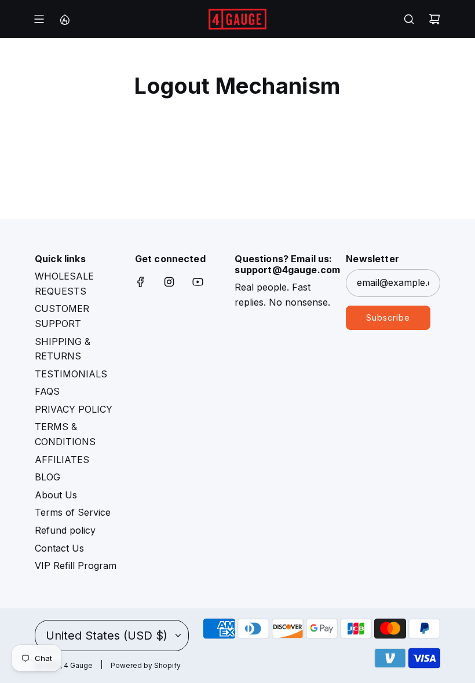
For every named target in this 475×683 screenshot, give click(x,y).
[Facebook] (141, 282)
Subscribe (388, 317)
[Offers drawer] (64, 19)
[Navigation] (39, 19)
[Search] (409, 19)
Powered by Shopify (146, 665)
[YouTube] (197, 282)
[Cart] (434, 19)
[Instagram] (169, 282)
